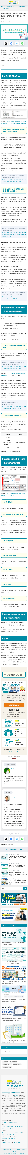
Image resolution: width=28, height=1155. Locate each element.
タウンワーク (10, 1132)
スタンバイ (16, 1122)
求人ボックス (10, 1122)
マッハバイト (12, 1134)
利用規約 (23, 1149)
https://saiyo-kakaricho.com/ (14, 751)
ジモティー (12, 1128)
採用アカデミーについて (8, 1149)
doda (3, 1126)
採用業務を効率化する (7, 1064)
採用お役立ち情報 (13, 1061)
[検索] (25, 888)
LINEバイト (5, 1134)
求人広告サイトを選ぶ (7, 1067)
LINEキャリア (5, 1128)
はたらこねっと (14, 1126)
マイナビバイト (18, 1132)
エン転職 (8, 1126)
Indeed (4, 1122)
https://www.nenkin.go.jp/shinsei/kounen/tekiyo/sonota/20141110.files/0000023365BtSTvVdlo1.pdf (14, 234)
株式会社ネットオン (15, 1092)
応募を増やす (5, 1061)
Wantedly (4, 1138)
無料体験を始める (14, 704)
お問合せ (14, 1151)
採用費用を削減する (17, 1064)
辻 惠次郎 (13, 797)
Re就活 (21, 1126)
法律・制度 (10, 844)
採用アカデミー (6, 1092)
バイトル (4, 1132)
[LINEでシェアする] (22, 43)
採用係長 (16, 1095)
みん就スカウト (11, 1138)
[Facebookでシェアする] (11, 43)
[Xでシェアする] (6, 43)
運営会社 (18, 1149)
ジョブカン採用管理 (17, 1142)
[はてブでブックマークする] (17, 43)
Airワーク (9, 1142)
